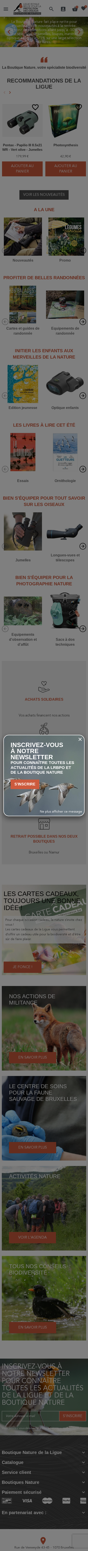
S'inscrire (24, 784)
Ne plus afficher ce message (61, 811)
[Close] (80, 739)
